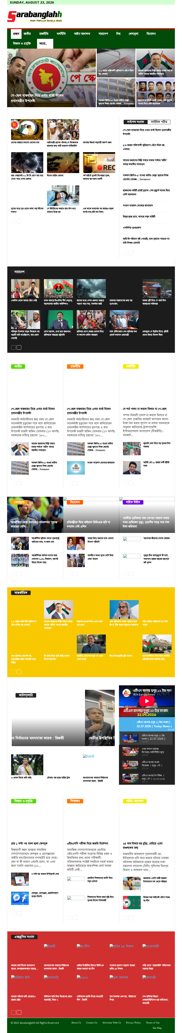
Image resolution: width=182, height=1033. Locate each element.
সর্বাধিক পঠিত (159, 122)
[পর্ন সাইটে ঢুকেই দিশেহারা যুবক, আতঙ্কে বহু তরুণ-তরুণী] (99, 162)
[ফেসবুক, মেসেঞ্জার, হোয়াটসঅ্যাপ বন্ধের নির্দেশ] (20, 898)
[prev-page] (13, 220)
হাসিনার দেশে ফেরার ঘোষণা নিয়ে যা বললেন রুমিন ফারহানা (90, 333)
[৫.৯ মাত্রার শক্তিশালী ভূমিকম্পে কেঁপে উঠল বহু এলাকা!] (116, 63)
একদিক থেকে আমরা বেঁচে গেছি (24, 300)
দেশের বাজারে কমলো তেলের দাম (25, 142)
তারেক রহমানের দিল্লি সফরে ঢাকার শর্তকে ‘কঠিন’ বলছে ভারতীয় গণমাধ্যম (155, 72)
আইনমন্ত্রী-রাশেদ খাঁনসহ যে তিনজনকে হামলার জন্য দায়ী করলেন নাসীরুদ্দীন (62, 144)
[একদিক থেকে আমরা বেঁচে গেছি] (25, 288)
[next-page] (19, 220)
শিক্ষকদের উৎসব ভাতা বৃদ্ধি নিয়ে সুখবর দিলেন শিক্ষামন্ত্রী (100, 899)
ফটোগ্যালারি (26, 695)
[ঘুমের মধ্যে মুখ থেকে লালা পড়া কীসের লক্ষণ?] (27, 195)
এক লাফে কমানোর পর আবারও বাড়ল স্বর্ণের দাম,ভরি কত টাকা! (98, 210)
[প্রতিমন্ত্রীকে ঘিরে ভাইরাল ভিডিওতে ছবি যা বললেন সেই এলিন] (91, 515)
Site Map (157, 1028)
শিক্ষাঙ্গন (75, 801)
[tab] (135, 122)
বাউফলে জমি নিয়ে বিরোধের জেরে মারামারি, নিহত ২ (58, 998)
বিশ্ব (118, 34)
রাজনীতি (43, 34)
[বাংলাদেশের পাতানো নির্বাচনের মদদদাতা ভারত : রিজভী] (99, 764)
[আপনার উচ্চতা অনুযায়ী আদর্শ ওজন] (99, 129)
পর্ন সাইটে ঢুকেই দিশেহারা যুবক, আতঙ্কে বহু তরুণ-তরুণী (96, 177)
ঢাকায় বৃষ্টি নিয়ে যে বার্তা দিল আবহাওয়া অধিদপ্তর (154, 302)
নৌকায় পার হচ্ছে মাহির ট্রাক (58, 777)
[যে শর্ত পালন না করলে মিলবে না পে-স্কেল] (147, 389)
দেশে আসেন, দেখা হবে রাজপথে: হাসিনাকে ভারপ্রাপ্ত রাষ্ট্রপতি (57, 333)
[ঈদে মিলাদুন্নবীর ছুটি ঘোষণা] (124, 644)
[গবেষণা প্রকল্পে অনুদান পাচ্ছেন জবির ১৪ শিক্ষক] (124, 953)
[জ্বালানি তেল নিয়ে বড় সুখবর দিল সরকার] (132, 448)
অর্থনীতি (61, 34)
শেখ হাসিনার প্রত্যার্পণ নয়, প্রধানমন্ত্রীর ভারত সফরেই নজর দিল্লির (23, 659)
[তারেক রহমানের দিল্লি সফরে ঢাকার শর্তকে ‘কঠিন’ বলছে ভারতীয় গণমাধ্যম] (155, 63)
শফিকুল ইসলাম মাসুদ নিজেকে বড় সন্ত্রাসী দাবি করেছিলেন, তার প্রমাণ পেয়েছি (25, 335)
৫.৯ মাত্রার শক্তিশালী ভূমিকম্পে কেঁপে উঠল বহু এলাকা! (23, 623)
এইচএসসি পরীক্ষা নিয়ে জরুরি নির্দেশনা (87, 844)
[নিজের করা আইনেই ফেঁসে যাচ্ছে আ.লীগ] (132, 902)
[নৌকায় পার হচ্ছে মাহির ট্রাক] (63, 764)
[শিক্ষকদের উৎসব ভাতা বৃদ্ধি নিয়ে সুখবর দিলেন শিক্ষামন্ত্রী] (76, 902)
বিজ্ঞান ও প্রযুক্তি (22, 43)
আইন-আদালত (134, 801)
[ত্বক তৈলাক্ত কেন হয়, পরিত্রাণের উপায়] (124, 984)
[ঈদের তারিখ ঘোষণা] (63, 162)
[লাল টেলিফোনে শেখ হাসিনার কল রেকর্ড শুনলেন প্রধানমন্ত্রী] (124, 319)
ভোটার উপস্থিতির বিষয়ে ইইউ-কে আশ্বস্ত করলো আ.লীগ (54, 738)
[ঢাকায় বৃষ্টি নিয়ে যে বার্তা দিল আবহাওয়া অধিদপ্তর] (157, 288)
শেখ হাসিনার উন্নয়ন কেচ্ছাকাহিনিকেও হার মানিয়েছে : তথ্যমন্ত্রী (155, 1000)
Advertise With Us (111, 1022)
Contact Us (91, 1022)
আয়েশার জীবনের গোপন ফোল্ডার (157, 538)
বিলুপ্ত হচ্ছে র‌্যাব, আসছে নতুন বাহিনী (139, 216)
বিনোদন (151, 34)
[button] (168, 39)
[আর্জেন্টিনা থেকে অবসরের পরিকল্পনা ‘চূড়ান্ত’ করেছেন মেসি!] (35, 515)
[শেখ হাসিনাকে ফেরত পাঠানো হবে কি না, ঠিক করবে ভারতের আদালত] (124, 609)
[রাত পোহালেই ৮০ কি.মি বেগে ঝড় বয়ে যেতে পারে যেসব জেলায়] (27, 162)
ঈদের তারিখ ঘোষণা (55, 175)
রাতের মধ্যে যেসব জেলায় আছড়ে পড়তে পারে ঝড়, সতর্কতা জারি (90, 302)
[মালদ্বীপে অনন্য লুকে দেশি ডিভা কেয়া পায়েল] (76, 560)
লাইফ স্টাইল (133, 502)
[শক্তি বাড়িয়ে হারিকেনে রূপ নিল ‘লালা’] (157, 609)
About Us (76, 1022)
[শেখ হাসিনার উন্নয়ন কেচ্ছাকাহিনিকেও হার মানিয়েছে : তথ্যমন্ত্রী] (157, 984)
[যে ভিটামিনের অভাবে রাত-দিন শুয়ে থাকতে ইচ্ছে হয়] (63, 195)
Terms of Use (153, 1022)
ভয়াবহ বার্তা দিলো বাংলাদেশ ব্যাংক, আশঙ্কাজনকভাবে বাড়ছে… (24, 967)
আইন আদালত (82, 34)
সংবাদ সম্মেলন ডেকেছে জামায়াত (138, 205)
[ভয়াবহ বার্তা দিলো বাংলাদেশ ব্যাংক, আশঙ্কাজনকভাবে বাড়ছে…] (25, 953)
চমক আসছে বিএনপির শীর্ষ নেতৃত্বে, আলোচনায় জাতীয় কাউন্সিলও (58, 302)
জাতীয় (27, 34)
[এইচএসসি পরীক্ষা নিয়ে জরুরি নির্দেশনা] (91, 824)
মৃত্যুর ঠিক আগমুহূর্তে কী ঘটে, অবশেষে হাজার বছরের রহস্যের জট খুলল (156, 559)
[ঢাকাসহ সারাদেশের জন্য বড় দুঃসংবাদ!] (124, 288)
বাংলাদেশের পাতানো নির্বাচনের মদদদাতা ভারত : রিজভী (95, 779)
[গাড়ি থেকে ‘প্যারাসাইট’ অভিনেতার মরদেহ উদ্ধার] (157, 953)
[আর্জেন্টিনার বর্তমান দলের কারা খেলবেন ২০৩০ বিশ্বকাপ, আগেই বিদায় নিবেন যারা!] (20, 560)
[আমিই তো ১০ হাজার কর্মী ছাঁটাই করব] (132, 467)
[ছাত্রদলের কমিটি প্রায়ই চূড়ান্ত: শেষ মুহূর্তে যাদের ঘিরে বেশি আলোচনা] (155, 92)
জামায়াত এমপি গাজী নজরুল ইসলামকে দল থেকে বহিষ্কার (155, 880)
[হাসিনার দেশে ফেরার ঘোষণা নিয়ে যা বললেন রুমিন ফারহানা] (91, 319)
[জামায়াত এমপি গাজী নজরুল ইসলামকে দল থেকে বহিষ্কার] (132, 883)
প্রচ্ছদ (16, 34)
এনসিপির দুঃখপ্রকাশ (132, 227)
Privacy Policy (133, 1022)
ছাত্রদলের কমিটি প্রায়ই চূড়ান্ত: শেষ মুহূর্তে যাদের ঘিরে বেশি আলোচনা (155, 102)
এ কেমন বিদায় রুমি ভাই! (21, 777)
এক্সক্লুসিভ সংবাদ (24, 937)
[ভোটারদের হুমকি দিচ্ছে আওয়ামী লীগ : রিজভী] (91, 984)
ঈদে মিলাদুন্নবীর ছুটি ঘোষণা (121, 656)
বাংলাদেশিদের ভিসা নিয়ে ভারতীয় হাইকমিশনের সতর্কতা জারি (156, 657)
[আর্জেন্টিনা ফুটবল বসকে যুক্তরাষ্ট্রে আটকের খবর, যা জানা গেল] (20, 543)
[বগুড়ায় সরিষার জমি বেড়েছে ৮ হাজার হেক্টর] (25, 984)
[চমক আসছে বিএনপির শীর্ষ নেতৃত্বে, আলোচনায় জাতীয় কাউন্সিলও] (58, 288)
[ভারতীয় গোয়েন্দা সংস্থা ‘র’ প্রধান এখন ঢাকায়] (91, 644)
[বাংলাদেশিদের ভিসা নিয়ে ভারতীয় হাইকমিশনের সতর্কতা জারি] (157, 644)
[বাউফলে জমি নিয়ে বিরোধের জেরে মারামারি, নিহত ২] (58, 984)
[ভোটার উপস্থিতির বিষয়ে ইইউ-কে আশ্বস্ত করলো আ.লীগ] (63, 718)
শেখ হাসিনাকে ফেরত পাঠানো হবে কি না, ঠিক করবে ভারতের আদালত (124, 623)
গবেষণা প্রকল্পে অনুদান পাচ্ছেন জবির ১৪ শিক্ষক (122, 967)
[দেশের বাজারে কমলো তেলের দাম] (27, 129)
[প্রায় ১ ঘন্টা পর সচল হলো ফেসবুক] (35, 824)
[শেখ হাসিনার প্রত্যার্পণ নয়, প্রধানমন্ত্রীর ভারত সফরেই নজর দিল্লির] (25, 644)
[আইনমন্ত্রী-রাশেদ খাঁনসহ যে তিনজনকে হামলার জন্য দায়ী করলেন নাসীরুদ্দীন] (63, 129)
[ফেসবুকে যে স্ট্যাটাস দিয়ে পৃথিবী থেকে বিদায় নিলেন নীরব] (157, 319)
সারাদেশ (103, 34)
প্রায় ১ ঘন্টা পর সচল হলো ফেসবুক (29, 844)
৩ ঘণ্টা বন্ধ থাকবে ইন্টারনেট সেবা (45, 874)
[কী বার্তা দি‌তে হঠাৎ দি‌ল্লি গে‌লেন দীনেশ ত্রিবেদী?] (58, 644)
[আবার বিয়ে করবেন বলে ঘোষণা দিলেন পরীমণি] (76, 543)
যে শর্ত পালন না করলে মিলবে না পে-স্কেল (144, 409)
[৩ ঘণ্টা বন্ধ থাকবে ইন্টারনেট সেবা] (20, 879)
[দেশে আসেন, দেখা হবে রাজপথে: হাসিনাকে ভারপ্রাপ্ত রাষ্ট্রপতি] (58, 319)
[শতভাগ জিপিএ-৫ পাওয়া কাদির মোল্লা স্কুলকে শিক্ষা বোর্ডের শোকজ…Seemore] (116, 92)
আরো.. (43, 43)
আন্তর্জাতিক (20, 593)
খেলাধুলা (133, 34)
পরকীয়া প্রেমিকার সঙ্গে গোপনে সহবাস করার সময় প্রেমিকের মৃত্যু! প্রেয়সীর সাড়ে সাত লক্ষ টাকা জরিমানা (146, 522)
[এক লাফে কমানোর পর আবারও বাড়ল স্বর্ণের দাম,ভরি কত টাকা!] (99, 195)
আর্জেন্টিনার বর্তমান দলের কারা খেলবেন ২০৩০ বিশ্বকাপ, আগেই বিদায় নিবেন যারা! (45, 559)
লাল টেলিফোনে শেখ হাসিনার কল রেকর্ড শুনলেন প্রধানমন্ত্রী (123, 333)
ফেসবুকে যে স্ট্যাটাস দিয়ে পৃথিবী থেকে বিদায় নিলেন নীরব (155, 333)
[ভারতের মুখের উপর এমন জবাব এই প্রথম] (91, 609)
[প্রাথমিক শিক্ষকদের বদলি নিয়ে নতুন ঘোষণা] (76, 883)
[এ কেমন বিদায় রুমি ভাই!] (27, 764)
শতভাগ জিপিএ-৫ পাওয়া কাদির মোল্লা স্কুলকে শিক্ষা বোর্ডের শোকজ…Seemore (116, 102)
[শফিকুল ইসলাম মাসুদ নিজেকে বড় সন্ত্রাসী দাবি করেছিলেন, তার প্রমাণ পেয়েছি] (25, 319)
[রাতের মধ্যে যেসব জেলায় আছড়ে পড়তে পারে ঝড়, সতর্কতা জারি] (91, 288)
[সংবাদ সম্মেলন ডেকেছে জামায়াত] (76, 468)
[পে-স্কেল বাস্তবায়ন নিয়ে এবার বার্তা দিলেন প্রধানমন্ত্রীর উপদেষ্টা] (51, 78)
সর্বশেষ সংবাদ (135, 122)
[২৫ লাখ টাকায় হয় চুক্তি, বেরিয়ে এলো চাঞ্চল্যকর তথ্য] (147, 824)
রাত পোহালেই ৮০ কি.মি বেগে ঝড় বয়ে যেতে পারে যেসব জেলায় (27, 177)
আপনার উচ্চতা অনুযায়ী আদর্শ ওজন (97, 142)
